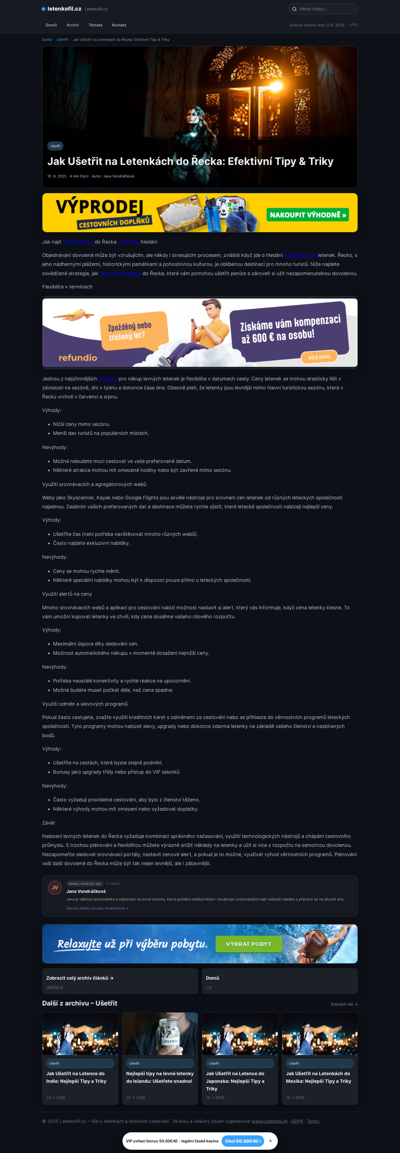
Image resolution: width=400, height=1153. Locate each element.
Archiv (73, 25)
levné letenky (78, 242)
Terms (313, 1121)
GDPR (297, 1121)
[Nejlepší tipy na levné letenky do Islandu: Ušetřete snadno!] (160, 1058)
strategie (129, 242)
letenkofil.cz (65, 8)
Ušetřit (62, 39)
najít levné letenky (120, 273)
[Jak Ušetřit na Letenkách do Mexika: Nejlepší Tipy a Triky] (320, 1058)
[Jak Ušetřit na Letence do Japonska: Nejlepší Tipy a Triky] (240, 1058)
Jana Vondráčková (86, 891)
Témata (95, 25)
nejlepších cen (300, 255)
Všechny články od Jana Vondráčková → (97, 908)
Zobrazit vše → (344, 1004)
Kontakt (119, 25)
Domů (51, 25)
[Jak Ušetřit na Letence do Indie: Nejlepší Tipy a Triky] (80, 1058)
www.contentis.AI (269, 1121)
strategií (108, 379)
